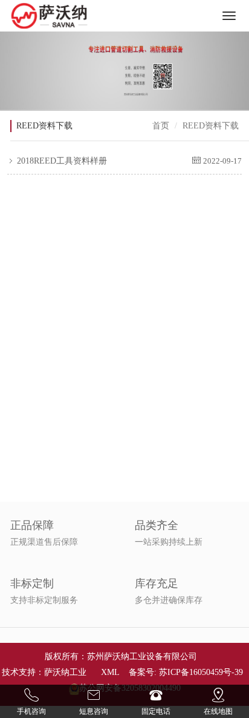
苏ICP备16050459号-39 (201, 672)
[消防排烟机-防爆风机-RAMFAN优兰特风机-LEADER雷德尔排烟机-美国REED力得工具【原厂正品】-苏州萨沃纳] (50, 16)
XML (110, 672)
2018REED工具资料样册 (61, 160)
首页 (160, 125)
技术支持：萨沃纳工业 (44, 672)
